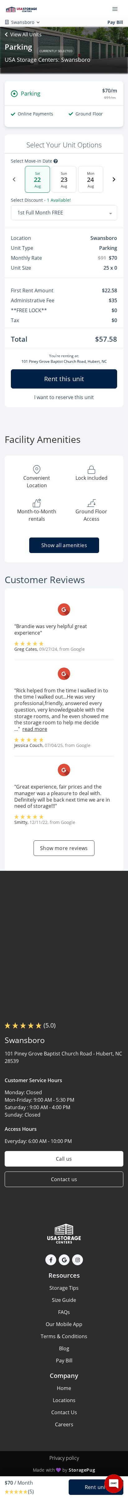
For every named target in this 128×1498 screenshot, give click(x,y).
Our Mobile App (64, 1324)
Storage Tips (64, 1287)
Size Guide (64, 1300)
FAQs (64, 1312)
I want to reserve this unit (64, 397)
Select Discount (41, 200)
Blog (64, 1348)
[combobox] (64, 212)
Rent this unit (64, 379)
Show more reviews (64, 848)
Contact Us (64, 1412)
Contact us (64, 1179)
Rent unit (96, 1487)
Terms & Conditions (64, 1336)
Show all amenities (64, 545)
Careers (64, 1424)
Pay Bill (115, 22)
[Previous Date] (14, 179)
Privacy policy (64, 1458)
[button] (50, 1259)
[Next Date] (114, 179)
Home (64, 1388)
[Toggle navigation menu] (117, 8)
